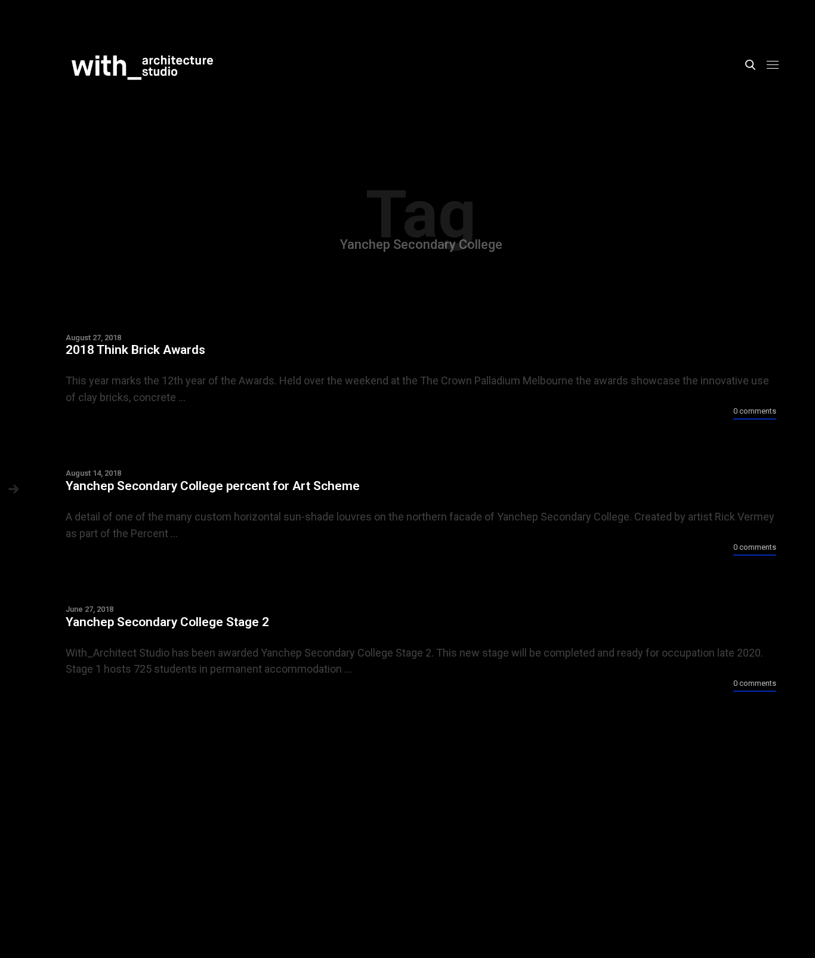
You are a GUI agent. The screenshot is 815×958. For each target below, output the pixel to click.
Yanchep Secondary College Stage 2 (167, 622)
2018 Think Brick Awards (135, 350)
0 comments (754, 411)
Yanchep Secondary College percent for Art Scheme (213, 486)
